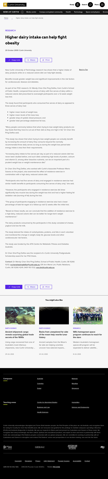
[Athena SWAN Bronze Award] (7, 447)
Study (72, 5)
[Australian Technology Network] (72, 447)
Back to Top (83, 69)
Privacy (37, 461)
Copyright (18, 461)
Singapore (75, 388)
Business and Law (43, 407)
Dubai (39, 388)
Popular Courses (64, 461)
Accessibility (77, 461)
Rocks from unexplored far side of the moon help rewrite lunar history (53, 334)
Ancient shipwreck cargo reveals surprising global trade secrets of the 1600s (19, 334)
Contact (87, 461)
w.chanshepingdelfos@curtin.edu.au (25, 264)
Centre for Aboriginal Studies (47, 402)
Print (48, 60)
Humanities (75, 402)
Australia (40, 378)
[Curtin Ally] (40, 447)
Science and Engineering (80, 407)
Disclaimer (28, 461)
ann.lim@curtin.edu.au (45, 267)
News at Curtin (11, 12)
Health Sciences (42, 412)
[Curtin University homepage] (14, 4)
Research (10, 30)
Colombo (40, 383)
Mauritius (75, 383)
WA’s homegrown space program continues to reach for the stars (87, 334)
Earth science (10, 328)
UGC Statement (49, 461)
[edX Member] (103, 447)
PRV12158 (56, 467)
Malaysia (75, 378)
